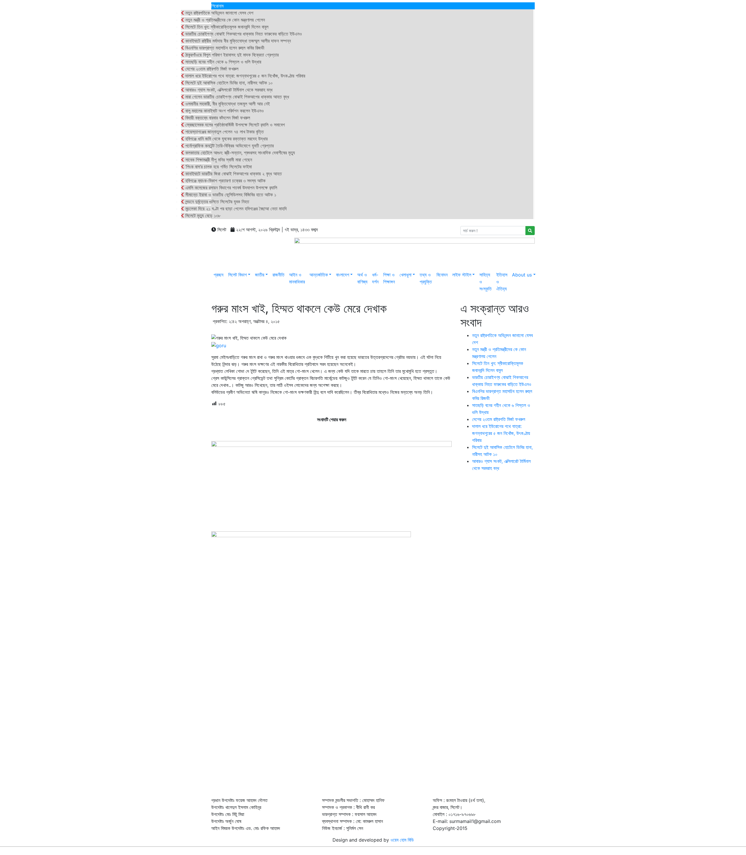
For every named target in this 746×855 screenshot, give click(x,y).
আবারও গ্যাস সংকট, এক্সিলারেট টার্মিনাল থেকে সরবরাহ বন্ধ (228, 90)
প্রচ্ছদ (219, 275)
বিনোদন (442, 275)
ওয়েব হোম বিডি (402, 840)
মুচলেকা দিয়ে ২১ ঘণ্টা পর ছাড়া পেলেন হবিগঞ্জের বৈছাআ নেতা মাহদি (235, 208)
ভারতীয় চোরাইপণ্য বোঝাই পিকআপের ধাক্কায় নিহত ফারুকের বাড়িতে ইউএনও (243, 34)
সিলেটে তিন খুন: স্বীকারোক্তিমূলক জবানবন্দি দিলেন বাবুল (226, 27)
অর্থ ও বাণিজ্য (362, 278)
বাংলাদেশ (342, 275)
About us (522, 275)
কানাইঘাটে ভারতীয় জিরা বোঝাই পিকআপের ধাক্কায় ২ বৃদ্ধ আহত (233, 174)
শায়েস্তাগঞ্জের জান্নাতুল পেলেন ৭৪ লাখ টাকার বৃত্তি (224, 132)
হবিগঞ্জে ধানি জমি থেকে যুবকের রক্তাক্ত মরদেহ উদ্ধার (226, 139)
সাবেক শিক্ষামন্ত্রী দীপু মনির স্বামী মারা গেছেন (218, 160)
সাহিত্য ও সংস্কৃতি (485, 282)
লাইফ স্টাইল (461, 275)
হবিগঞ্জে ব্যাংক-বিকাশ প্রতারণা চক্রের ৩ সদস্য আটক (224, 181)
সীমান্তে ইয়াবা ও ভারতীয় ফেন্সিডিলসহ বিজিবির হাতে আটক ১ (230, 195)
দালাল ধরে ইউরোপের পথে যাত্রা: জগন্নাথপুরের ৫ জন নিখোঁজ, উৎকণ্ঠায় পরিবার (244, 76)
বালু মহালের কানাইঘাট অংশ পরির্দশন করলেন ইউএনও (224, 111)
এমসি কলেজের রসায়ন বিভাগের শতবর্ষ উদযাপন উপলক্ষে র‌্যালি (230, 188)
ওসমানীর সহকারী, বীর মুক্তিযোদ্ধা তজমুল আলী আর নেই (227, 104)
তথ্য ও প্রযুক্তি (426, 278)
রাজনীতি (278, 275)
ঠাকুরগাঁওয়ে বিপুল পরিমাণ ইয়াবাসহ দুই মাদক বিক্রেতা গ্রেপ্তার (231, 55)
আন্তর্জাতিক (318, 275)
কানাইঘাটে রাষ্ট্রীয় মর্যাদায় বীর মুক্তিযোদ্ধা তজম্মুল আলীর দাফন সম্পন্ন (237, 41)
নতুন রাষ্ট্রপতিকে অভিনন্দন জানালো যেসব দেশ (218, 13)
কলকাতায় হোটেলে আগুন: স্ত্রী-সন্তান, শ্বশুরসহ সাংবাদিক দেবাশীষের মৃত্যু (239, 153)
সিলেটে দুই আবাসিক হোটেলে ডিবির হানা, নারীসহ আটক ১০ (228, 83)
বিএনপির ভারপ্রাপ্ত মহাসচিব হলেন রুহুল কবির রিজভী (224, 48)
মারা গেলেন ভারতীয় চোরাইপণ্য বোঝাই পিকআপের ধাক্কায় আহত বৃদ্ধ (236, 97)
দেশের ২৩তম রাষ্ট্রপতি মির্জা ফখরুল (211, 69)
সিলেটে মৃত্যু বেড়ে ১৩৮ (202, 215)
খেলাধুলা (405, 275)
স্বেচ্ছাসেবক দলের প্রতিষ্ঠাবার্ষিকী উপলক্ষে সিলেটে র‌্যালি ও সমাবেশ (234, 125)
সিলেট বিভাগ (237, 275)
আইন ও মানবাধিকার (297, 278)
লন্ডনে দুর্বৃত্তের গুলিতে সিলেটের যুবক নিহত (216, 202)
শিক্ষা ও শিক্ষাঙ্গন (389, 278)
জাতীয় (259, 275)
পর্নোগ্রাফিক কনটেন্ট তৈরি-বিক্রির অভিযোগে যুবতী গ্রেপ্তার (229, 146)
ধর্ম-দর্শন (375, 278)
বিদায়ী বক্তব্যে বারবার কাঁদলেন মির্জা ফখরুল (217, 118)
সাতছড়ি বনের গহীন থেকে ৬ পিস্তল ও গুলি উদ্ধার (222, 62)
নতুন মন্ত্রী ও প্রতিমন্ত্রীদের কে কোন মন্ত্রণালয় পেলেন (224, 20)
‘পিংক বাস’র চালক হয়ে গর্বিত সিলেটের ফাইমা (218, 167)
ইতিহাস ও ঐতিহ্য (501, 282)
